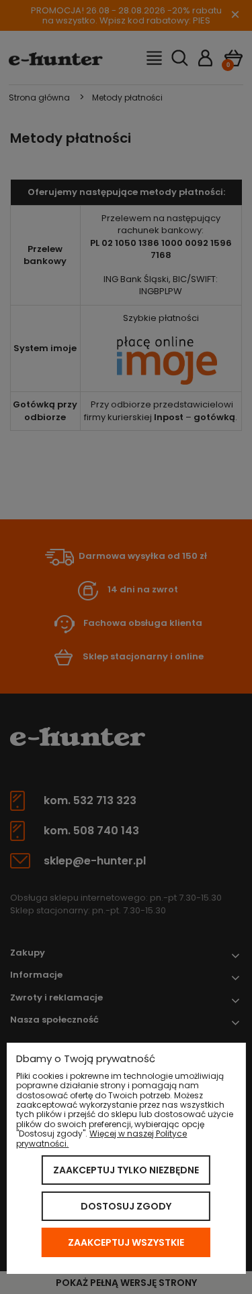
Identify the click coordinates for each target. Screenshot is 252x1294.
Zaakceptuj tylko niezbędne (126, 1170)
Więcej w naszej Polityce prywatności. (101, 1138)
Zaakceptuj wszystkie (126, 1242)
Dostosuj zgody (126, 1206)
